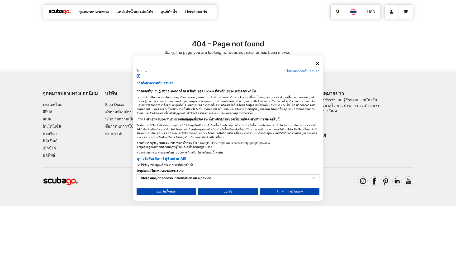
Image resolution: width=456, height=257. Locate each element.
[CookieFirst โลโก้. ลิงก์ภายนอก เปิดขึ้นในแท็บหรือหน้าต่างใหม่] (138, 76)
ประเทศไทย (52, 104)
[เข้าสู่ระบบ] (391, 12)
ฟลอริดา (50, 133)
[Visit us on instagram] (363, 181)
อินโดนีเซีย (52, 126)
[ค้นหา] (338, 12)
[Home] (60, 12)
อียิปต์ (47, 111)
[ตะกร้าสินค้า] (405, 12)
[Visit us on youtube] (408, 181)
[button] (142, 71)
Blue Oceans (116, 104)
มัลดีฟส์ (49, 155)
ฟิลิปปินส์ (50, 140)
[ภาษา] (353, 12)
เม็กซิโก (49, 148)
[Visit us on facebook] (374, 181)
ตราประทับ (114, 133)
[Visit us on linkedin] (397, 181)
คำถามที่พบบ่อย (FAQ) (124, 111)
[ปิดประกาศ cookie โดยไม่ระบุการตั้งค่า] (317, 63)
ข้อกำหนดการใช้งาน (122, 126)
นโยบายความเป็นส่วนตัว (125, 119)
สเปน (47, 119)
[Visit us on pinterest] (385, 181)
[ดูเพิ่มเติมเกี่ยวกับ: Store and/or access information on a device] (313, 178)
